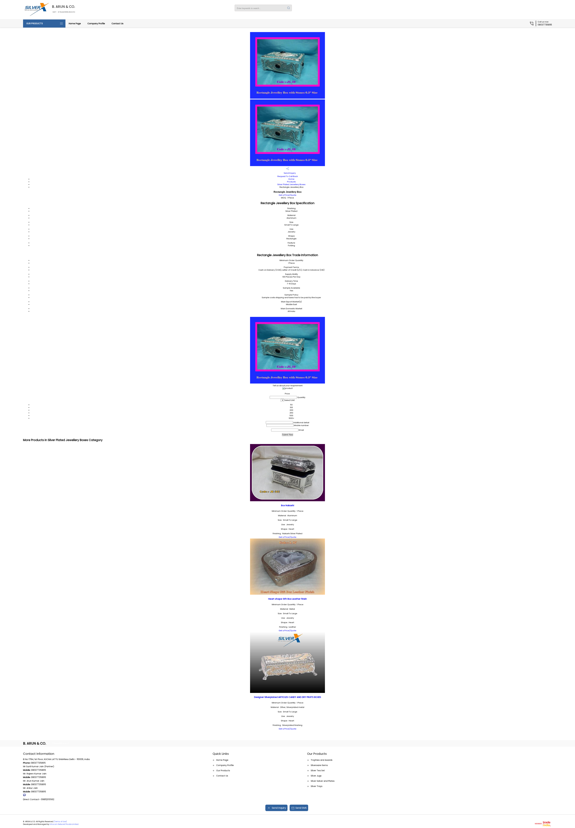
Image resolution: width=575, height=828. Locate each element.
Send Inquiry (289, 173)
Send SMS (301, 808)
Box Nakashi (287, 505)
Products (291, 181)
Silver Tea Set (318, 770)
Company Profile (96, 23)
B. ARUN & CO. (63, 8)
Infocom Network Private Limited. (64, 824)
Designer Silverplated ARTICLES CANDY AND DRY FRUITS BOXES (287, 697)
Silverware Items (319, 765)
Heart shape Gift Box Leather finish (287, 598)
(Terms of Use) (60, 821)
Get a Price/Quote (287, 195)
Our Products (34, 23)
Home (291, 179)
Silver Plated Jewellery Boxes (291, 184)
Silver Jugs (316, 775)
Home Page (75, 23)
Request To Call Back (287, 176)
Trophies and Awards (321, 760)
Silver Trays (316, 786)
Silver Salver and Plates (323, 780)
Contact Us (117, 23)
